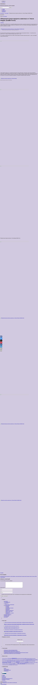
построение (31, 662)
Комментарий (2, 587)
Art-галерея (5, 16)
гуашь (15, 659)
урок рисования (21, 663)
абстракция (10, 658)
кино (6, 660)
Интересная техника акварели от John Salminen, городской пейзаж (10, 576)
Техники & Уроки (7, 605)
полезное (27, 662)
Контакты (3, 11)
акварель (14, 658)
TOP (1, 683)
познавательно (22, 662)
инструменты (35, 659)
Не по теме (4, 677)
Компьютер (8, 609)
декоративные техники (19, 659)
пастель (15, 662)
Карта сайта (4, 10)
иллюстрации (29, 659)
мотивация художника (24, 660)
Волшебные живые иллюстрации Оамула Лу (11, 627)
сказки (36, 662)
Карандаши (8, 608)
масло (8, 660)
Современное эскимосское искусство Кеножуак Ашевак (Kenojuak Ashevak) (16, 652)
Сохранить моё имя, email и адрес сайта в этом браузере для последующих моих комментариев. (16, 594)
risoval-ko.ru (2, 3)
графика (13, 659)
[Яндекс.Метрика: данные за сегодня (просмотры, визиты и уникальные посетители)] (3, 684)
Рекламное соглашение (6, 679)
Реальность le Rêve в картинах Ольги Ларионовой (12, 651)
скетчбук (3, 663)
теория (13, 663)
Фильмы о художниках (7, 614)
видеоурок (4, 659)
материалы (18, 660)
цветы (13, 664)
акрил (25, 658)
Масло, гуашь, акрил (9, 611)
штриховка (16, 664)
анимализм (28, 658)
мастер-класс (13, 660)
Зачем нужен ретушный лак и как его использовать (12, 653)
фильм (26, 663)
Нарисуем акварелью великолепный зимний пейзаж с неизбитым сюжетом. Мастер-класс (19, 624)
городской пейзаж (8, 659)
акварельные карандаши (20, 658)
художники (11, 664)
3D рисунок (3, 658)
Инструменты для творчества (12, 682)
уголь (16, 663)
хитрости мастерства (31, 663)
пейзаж (18, 662)
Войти (5, 668)
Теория (5, 603)
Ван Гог (6, 658)
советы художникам (8, 663)
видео (31, 658)
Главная (3, 9)
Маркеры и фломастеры (9, 610)
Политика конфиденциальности (7, 678)
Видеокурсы (5, 682)
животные (24, 659)
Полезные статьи (6, 615)
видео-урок (33, 658)
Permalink (1, 572)
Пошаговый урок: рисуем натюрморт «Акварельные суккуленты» (15, 635)
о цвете (12, 662)
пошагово (34, 662)
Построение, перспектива (10, 604)
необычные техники (6, 662)
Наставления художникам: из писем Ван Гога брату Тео (13, 631)
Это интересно (6, 616)
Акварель (7, 606)
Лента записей (6, 669)
